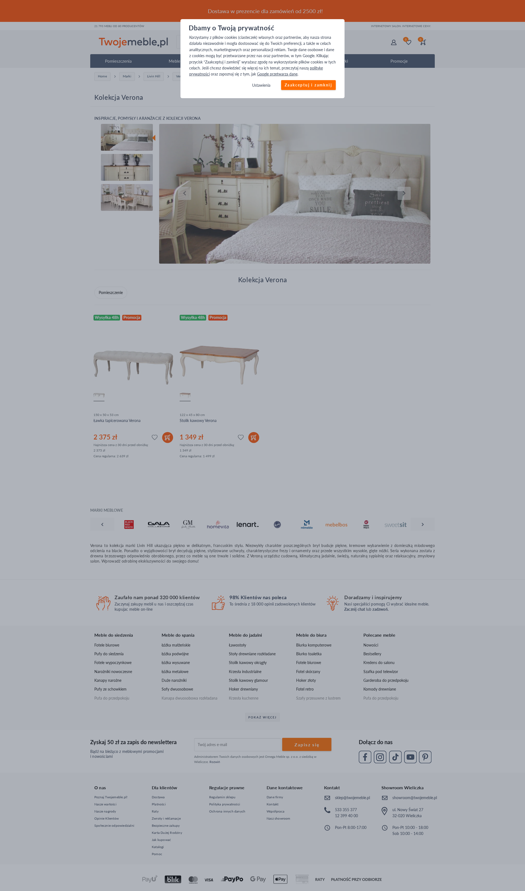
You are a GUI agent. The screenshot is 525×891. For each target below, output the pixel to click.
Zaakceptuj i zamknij (308, 85)
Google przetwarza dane (277, 74)
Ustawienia (261, 85)
